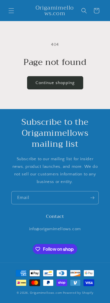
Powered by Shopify (78, 293)
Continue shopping (55, 82)
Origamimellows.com (46, 293)
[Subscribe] (92, 197)
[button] (11, 10)
